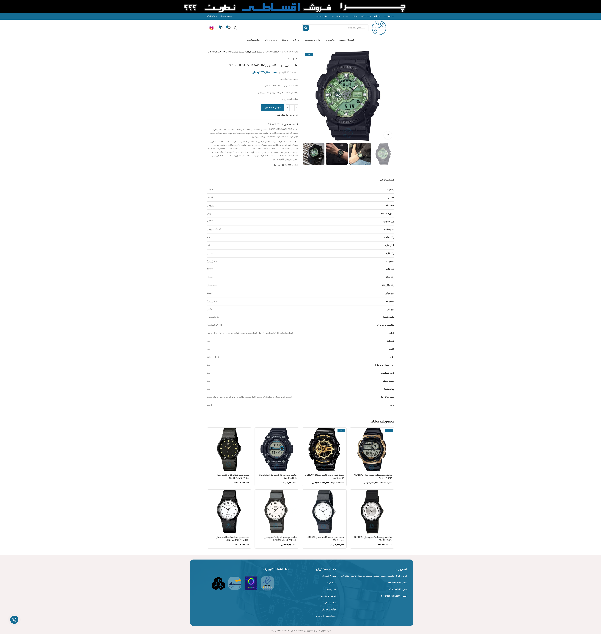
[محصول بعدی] (289, 59)
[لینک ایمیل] (283, 165)
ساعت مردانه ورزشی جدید (238, 155)
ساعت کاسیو (234, 152)
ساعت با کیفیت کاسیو (236, 145)
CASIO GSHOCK (273, 51)
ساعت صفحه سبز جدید (272, 152)
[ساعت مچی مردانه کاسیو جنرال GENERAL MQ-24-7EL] (324, 512)
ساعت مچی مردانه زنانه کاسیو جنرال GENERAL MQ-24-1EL (232, 477)
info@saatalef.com (390, 596)
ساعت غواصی (219, 129)
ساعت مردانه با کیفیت (281, 155)
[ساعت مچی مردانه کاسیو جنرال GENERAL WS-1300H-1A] (277, 450)
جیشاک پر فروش (266, 141)
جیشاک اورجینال (282, 141)
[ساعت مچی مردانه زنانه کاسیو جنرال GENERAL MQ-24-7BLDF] (229, 512)
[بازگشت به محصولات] (292, 59)
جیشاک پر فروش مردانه (246, 141)
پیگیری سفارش (226, 16)
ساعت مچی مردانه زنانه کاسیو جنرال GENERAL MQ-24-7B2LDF (279, 539)
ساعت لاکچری (275, 133)
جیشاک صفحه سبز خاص (222, 141)
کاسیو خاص (278, 159)
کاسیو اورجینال (291, 159)
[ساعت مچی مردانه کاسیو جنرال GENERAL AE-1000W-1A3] (372, 450)
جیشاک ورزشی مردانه (257, 145)
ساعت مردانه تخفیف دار (275, 136)
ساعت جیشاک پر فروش (250, 148)
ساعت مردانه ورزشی (261, 155)
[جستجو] (306, 28)
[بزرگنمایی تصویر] (388, 135)
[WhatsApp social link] (279, 165)
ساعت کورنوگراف (290, 133)
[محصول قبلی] (296, 59)
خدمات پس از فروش (326, 616)
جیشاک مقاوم (274, 145)
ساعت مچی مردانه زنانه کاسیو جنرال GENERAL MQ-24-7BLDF (232, 539)
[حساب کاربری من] (235, 28)
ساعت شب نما (243, 129)
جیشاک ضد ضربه (290, 145)
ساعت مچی (263, 133)
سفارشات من (330, 602)
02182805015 (212, 16)
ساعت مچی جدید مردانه (227, 133)
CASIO (287, 51)
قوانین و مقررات (328, 596)
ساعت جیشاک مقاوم (229, 148)
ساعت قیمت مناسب (250, 152)
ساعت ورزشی (219, 155)
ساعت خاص (289, 152)
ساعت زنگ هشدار (260, 129)
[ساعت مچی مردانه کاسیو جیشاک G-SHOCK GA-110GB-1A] (324, 450)
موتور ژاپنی (257, 136)
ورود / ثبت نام (329, 576)
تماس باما (331, 589)
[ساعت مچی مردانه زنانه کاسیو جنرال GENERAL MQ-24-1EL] (229, 450)
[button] (390, 154)
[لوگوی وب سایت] (379, 27)
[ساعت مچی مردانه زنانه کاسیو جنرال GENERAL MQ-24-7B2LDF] (277, 512)
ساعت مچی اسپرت (248, 133)
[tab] (386, 178)
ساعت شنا (231, 129)
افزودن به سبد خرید (272, 107)
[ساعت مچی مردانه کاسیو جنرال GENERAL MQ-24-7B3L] (372, 512)
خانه (296, 51)
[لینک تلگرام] (275, 165)
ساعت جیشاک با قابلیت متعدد (277, 148)
